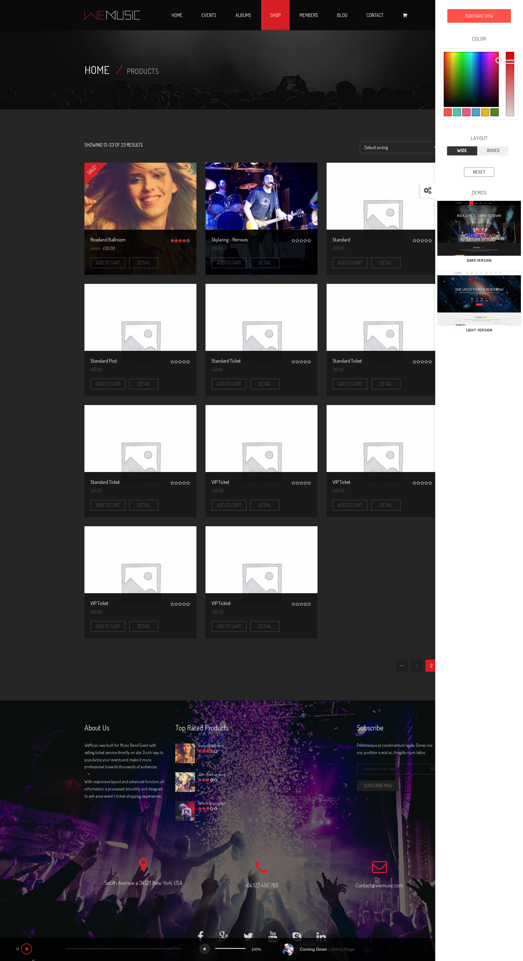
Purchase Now (479, 16)
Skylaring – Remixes (230, 240)
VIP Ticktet (221, 603)
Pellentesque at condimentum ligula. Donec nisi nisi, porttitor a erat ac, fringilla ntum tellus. (395, 749)
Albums (243, 15)
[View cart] (404, 15)
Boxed (493, 150)
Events (209, 15)
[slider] (230, 948)
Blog (342, 15)
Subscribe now (377, 785)
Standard (341, 240)
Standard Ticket (226, 361)
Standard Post (103, 361)
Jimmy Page (342, 949)
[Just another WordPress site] (112, 15)
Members (309, 15)
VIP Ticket (220, 482)
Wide (462, 150)
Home (177, 15)
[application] (261, 949)
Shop (275, 15)
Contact (375, 15)
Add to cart (108, 263)
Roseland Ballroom (108, 240)
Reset (479, 172)
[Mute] (204, 948)
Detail (143, 263)
